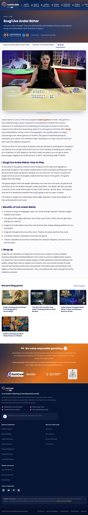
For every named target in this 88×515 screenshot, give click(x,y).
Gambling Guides (8, 459)
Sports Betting (6, 434)
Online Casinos (7, 429)
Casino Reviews (7, 454)
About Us (49, 429)
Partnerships (6, 480)
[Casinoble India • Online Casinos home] (10, 4)
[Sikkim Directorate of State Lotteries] (53, 374)
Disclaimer (41, 511)
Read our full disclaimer (64, 501)
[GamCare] (15, 374)
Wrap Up (60, 45)
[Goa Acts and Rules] (72, 374)
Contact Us (49, 444)
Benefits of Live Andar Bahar (43, 45)
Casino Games (7, 444)
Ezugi (68, 129)
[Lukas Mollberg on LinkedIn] (23, 35)
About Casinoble (7, 475)
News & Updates (51, 439)
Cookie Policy (64, 511)
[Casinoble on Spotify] (19, 490)
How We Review (7, 470)
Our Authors (50, 434)
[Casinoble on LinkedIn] (3, 490)
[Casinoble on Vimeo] (14, 490)
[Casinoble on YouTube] (9, 490)
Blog (11, 16)
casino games (44, 119)
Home (5, 16)
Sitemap (83, 511)
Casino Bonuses (7, 439)
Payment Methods (8, 449)
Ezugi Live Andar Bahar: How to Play (16, 45)
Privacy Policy (75, 511)
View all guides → (80, 286)
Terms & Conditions (52, 511)
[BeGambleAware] (34, 374)
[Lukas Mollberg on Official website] (27, 35)
